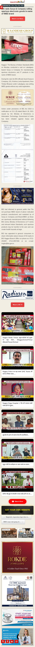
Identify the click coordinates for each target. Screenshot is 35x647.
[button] (17, 328)
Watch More (19, 501)
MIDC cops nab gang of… (13, 522)
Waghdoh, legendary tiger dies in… (16, 517)
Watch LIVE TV (17, 304)
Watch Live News (17, 18)
